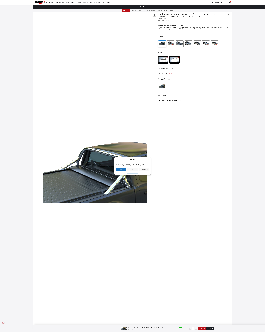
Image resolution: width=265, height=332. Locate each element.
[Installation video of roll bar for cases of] (163, 60)
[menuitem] (50, 2)
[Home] (121, 7)
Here (170, 73)
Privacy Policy (135, 172)
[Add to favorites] (229, 15)
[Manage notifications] (3, 323)
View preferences (144, 169)
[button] (148, 159)
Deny (132, 169)
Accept (121, 169)
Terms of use (129, 172)
